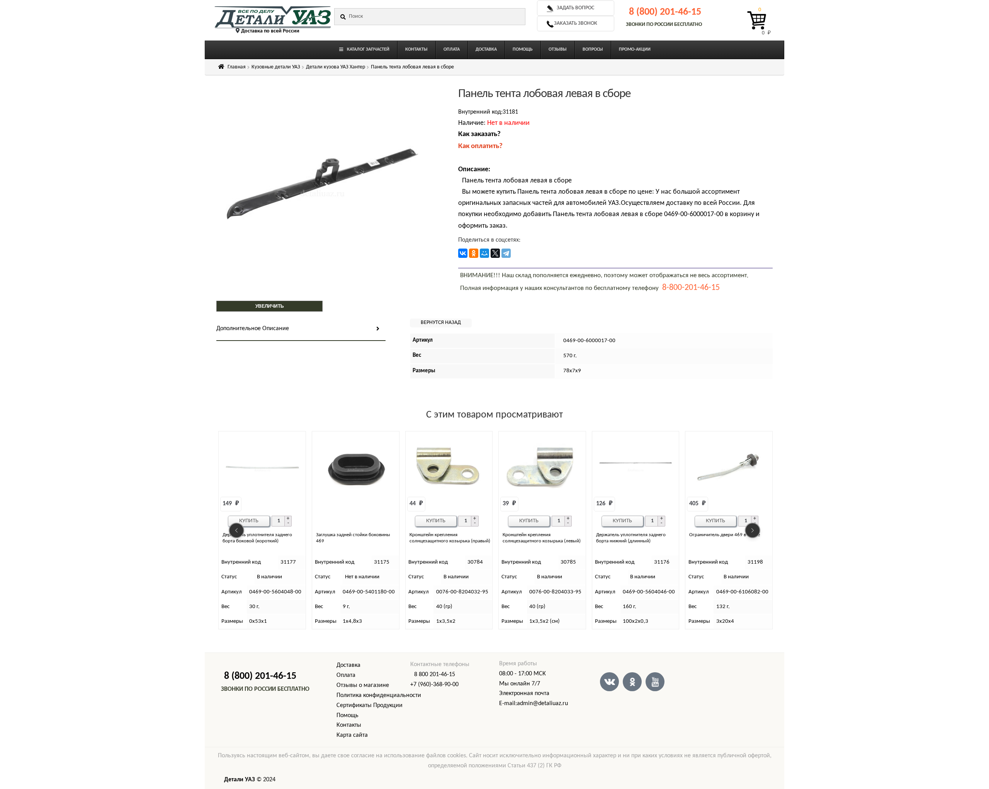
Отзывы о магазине (362, 685)
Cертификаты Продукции (369, 705)
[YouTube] (655, 681)
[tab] (301, 329)
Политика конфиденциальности (378, 695)
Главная (237, 67)
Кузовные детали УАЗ (275, 67)
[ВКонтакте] (462, 253)
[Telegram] (506, 253)
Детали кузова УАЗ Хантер (335, 67)
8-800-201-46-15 (691, 287)
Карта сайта (352, 735)
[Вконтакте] (609, 681)
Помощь (347, 715)
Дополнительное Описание (252, 328)
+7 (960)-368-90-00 (434, 685)
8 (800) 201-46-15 (665, 12)
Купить (248, 521)
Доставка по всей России (270, 31)
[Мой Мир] (484, 253)
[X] (495, 253)
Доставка (348, 665)
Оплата (345, 675)
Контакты (348, 725)
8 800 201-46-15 (434, 674)
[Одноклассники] (473, 253)
